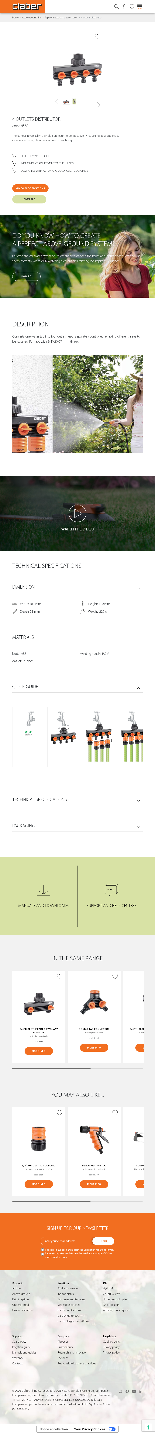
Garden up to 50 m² (69, 1310)
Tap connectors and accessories (61, 17)
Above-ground (21, 1294)
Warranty (17, 1358)
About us (63, 1341)
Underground (20, 1305)
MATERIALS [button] (23, 637)
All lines (16, 1288)
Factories (63, 1358)
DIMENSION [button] (23, 587)
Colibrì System (111, 1294)
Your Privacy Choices (89, 1429)
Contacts (17, 1363)
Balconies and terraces (71, 1299)
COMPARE (29, 199)
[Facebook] (127, 1391)
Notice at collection (54, 1429)
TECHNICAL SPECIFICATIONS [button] (39, 799)
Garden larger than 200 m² (73, 1321)
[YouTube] (134, 1391)
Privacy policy (111, 1347)
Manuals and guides (24, 1352)
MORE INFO (39, 1051)
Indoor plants (66, 1294)
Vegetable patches (69, 1305)
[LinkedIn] (141, 1391)
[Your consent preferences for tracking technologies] (148, 1427)
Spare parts (19, 1341)
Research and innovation (72, 1352)
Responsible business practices (77, 1363)
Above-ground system (116, 1310)
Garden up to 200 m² (70, 1315)
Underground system (116, 1299)
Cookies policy (112, 1341)
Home (15, 17)
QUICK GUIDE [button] (25, 687)
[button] (98, 105)
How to (26, 276)
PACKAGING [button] (23, 826)
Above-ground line (31, 17)
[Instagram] (120, 1391)
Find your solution (68, 1288)
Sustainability (65, 1347)
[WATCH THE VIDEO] (77, 513)
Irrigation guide (21, 1347)
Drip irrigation (20, 1299)
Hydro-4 (108, 1288)
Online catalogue (22, 1310)
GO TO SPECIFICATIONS (30, 188)
